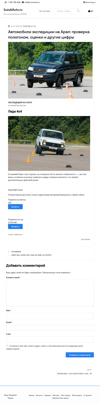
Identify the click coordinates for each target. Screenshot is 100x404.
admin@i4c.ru (29, 26)
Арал (28, 255)
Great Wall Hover (18, 255)
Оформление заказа (60, 398)
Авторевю (85, 239)
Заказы (31, 395)
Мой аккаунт (91, 2)
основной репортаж (17, 105)
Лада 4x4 (33, 255)
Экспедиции (16, 251)
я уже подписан (15, 234)
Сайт (8, 334)
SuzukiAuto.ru (13, 10)
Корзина (47, 395)
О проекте (88, 395)
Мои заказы (65, 395)
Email (9, 322)
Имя (8, 310)
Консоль (39, 395)
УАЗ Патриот (47, 255)
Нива (40, 255)
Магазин (56, 395)
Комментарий (13, 277)
